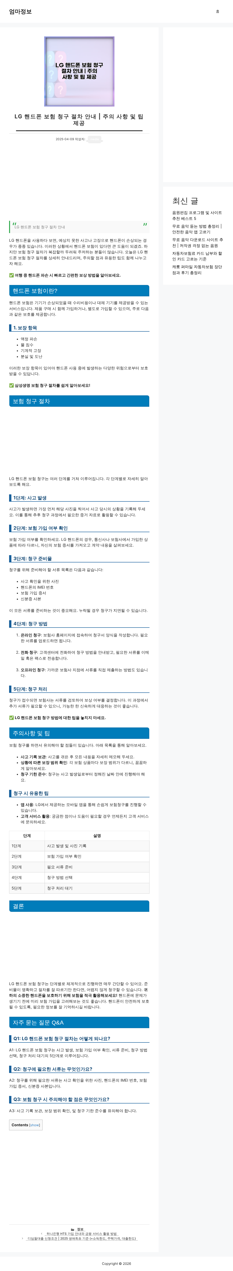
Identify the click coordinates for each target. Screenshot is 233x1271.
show (34, 1125)
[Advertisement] (79, 184)
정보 (80, 1229)
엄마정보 (20, 11)
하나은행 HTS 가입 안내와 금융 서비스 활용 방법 (82, 1233)
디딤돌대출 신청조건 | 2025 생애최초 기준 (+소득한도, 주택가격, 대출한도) (82, 1238)
